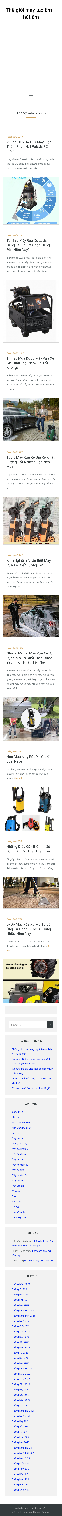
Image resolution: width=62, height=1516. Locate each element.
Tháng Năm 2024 (21, 1284)
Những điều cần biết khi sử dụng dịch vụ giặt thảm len (29, 849)
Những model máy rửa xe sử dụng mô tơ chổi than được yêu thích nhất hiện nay (30, 657)
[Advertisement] (31, 57)
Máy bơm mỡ (19, 1138)
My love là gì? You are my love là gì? (31, 1088)
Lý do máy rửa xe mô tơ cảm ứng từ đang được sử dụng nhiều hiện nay (30, 929)
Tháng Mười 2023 (21, 1321)
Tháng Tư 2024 (20, 1289)
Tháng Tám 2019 (20, 1468)
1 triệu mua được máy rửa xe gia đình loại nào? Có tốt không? (30, 363)
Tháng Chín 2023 (21, 1326)
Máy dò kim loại (20, 1148)
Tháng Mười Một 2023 (23, 1315)
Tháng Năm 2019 (21, 1479)
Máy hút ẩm (18, 1159)
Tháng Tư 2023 (20, 1352)
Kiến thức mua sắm (22, 1127)
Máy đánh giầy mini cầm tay (38, 1260)
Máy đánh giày (19, 1143)
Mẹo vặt (16, 1191)
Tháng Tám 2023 (21, 1331)
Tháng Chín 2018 (20, 1489)
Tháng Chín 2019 (20, 1463)
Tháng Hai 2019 (20, 1484)
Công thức (17, 1111)
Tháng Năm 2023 (21, 1347)
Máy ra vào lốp (19, 1175)
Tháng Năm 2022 (21, 1400)
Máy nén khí (18, 1170)
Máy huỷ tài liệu (20, 1164)
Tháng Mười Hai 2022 (23, 1368)
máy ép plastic (19, 1154)
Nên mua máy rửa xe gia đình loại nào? (31, 759)
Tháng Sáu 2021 (20, 1426)
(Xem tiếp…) (19, 778)
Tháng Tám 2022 (21, 1384)
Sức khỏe (17, 1201)
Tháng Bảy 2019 (20, 1474)
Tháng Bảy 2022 (20, 1389)
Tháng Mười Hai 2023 (23, 1310)
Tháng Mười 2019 (21, 1458)
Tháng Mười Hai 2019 (23, 1447)
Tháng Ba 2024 (20, 1294)
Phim (14, 1196)
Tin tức (15, 1206)
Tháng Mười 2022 (21, 1373)
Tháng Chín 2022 (21, 1379)
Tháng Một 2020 (20, 1442)
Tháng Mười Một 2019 (23, 1453)
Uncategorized (19, 1217)
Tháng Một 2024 (20, 1305)
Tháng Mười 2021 (21, 1416)
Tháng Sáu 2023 (20, 1342)
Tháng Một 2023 (20, 1363)
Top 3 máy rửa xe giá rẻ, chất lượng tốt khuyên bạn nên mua (31, 462)
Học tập (16, 1117)
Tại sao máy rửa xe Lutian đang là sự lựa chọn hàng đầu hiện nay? (28, 245)
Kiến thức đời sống (21, 1122)
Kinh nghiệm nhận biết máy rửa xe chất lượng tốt (29, 563)
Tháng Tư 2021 (20, 1431)
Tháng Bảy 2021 (20, 1421)
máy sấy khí (18, 1180)
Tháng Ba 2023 (20, 1358)
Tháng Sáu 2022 (20, 1395)
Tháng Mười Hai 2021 (23, 1410)
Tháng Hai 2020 (20, 1437)
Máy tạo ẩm (18, 1185)
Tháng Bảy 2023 (20, 1336)
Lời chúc (16, 1133)
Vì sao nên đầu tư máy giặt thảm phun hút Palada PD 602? (29, 146)
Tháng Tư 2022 (20, 1405)
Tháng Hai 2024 (20, 1300)
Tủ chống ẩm (19, 1212)
